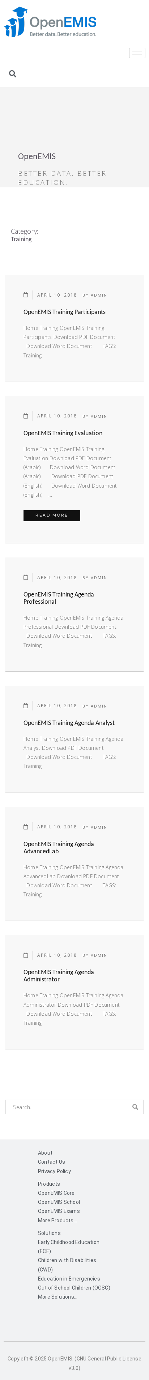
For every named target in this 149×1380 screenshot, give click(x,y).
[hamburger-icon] (137, 53)
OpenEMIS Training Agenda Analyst (69, 723)
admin (99, 295)
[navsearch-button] (12, 74)
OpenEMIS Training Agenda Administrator (59, 976)
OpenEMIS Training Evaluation (63, 433)
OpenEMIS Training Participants (65, 312)
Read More (57, 514)
